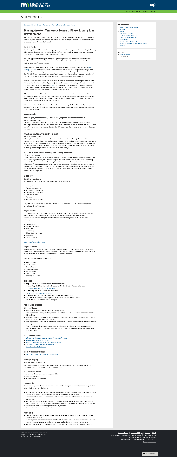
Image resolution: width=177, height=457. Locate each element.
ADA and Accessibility (149, 437)
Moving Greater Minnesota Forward (64, 25)
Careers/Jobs (126, 435)
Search (128, 11)
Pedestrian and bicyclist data (128, 37)
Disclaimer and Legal (134, 437)
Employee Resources (149, 442)
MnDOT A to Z (137, 11)
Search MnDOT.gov (137, 433)
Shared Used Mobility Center (36, 347)
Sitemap (147, 433)
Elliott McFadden (125, 55)
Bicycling (122, 29)
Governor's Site (126, 439)
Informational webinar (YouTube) (37, 340)
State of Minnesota (139, 439)
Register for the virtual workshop (40, 293)
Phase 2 (53, 85)
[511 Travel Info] (152, 5)
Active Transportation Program (129, 27)
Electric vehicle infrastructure (128, 41)
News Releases (136, 435)
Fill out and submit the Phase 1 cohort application (43, 354)
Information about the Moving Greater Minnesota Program (46, 338)
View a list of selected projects (34, 242)
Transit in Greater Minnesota (128, 35)
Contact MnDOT (123, 433)
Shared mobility (124, 39)
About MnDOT (151, 439)
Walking (122, 31)
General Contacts (149, 11)
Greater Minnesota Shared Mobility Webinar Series (43, 342)
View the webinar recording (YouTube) (42, 288)
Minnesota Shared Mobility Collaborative (40, 345)
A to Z (154, 433)
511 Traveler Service (150, 435)
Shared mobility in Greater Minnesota (37, 25)
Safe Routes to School (126, 33)
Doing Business (115, 435)
